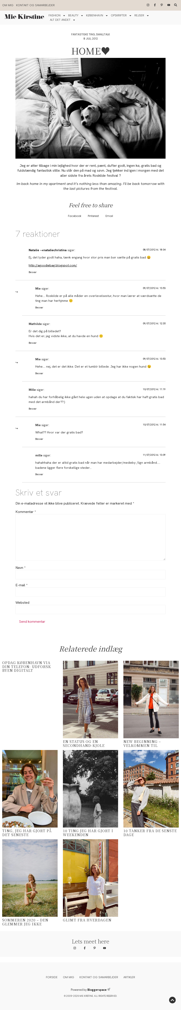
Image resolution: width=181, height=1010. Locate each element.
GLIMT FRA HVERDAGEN (87, 920)
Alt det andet (60, 20)
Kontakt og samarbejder (35, 5)
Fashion (54, 15)
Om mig (7, 5)
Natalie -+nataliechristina (48, 250)
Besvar (33, 272)
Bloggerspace (97, 990)
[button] (75, 216)
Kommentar (25, 512)
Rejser (139, 15)
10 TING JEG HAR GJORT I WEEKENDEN (88, 832)
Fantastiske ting (83, 34)
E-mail (21, 585)
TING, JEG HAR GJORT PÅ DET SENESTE (27, 832)
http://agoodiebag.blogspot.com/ (53, 265)
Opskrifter (119, 15)
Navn (20, 568)
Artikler (129, 977)
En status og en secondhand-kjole (84, 743)
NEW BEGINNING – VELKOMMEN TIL (142, 743)
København (94, 15)
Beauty (73, 15)
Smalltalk (103, 34)
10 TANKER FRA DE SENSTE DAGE (150, 832)
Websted (22, 602)
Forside (52, 977)
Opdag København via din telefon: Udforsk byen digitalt (26, 666)
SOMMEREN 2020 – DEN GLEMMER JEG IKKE (25, 921)
